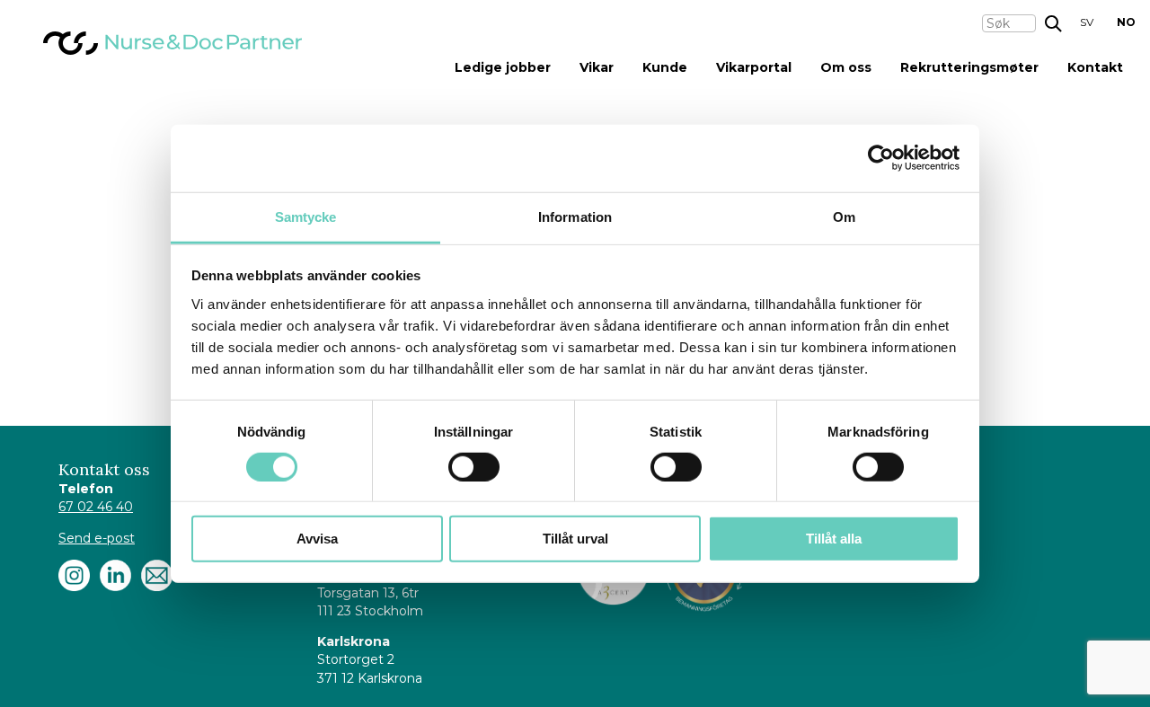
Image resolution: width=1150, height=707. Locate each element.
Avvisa (317, 538)
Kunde (664, 67)
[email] (156, 575)
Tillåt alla (834, 538)
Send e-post (96, 538)
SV (1086, 22)
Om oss (845, 67)
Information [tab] (575, 216)
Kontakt (1095, 67)
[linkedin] (115, 575)
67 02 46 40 (95, 507)
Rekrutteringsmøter (969, 67)
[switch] (474, 467)
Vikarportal (754, 67)
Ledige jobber (503, 67)
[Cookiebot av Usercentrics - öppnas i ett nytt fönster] (881, 158)
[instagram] (74, 575)
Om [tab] (844, 216)
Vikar (596, 67)
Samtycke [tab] (306, 216)
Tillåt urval (575, 538)
